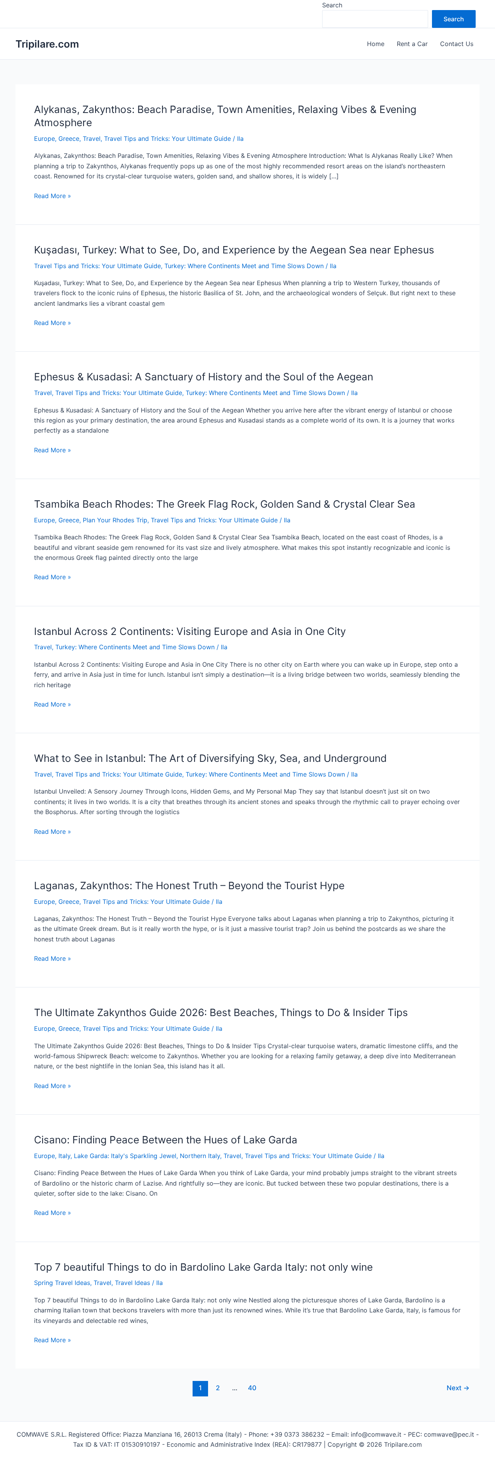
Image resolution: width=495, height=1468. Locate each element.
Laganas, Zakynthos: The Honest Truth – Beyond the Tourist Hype (189, 885)
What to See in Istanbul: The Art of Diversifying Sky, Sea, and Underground (210, 758)
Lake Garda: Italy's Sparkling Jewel (125, 1156)
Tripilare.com (47, 44)
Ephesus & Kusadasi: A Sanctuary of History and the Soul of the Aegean (203, 377)
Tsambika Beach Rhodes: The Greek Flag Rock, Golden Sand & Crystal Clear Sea (224, 504)
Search (332, 5)
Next (458, 1388)
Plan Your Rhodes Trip (115, 520)
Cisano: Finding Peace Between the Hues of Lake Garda (165, 1140)
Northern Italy (200, 1156)
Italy (64, 1156)
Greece (68, 138)
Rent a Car (412, 44)
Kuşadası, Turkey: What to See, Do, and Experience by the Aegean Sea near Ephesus (234, 250)
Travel (92, 138)
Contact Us (456, 44)
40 (252, 1388)
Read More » (52, 196)
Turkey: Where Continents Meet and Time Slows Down (244, 266)
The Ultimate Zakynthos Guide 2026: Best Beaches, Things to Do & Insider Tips (221, 1012)
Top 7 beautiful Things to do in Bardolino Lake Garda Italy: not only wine (203, 1267)
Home (375, 44)
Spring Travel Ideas (62, 1283)
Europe (44, 138)
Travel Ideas (132, 1283)
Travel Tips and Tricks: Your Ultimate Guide (167, 138)
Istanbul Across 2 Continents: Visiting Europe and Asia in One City (190, 631)
